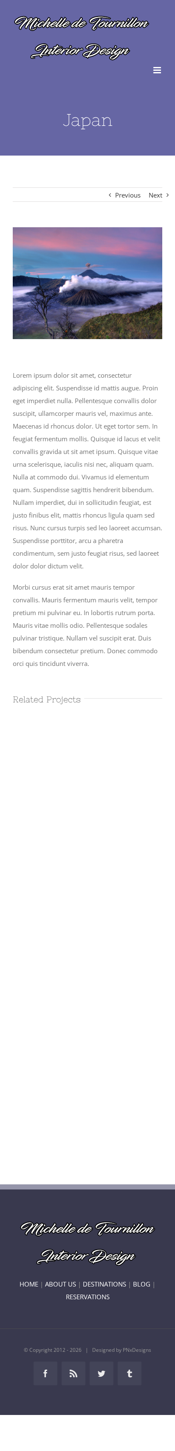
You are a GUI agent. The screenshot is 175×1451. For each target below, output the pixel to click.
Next (155, 195)
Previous (128, 195)
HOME (29, 1284)
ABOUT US (60, 1284)
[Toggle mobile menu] (157, 70)
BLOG (141, 1284)
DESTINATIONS (104, 1284)
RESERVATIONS (88, 1296)
